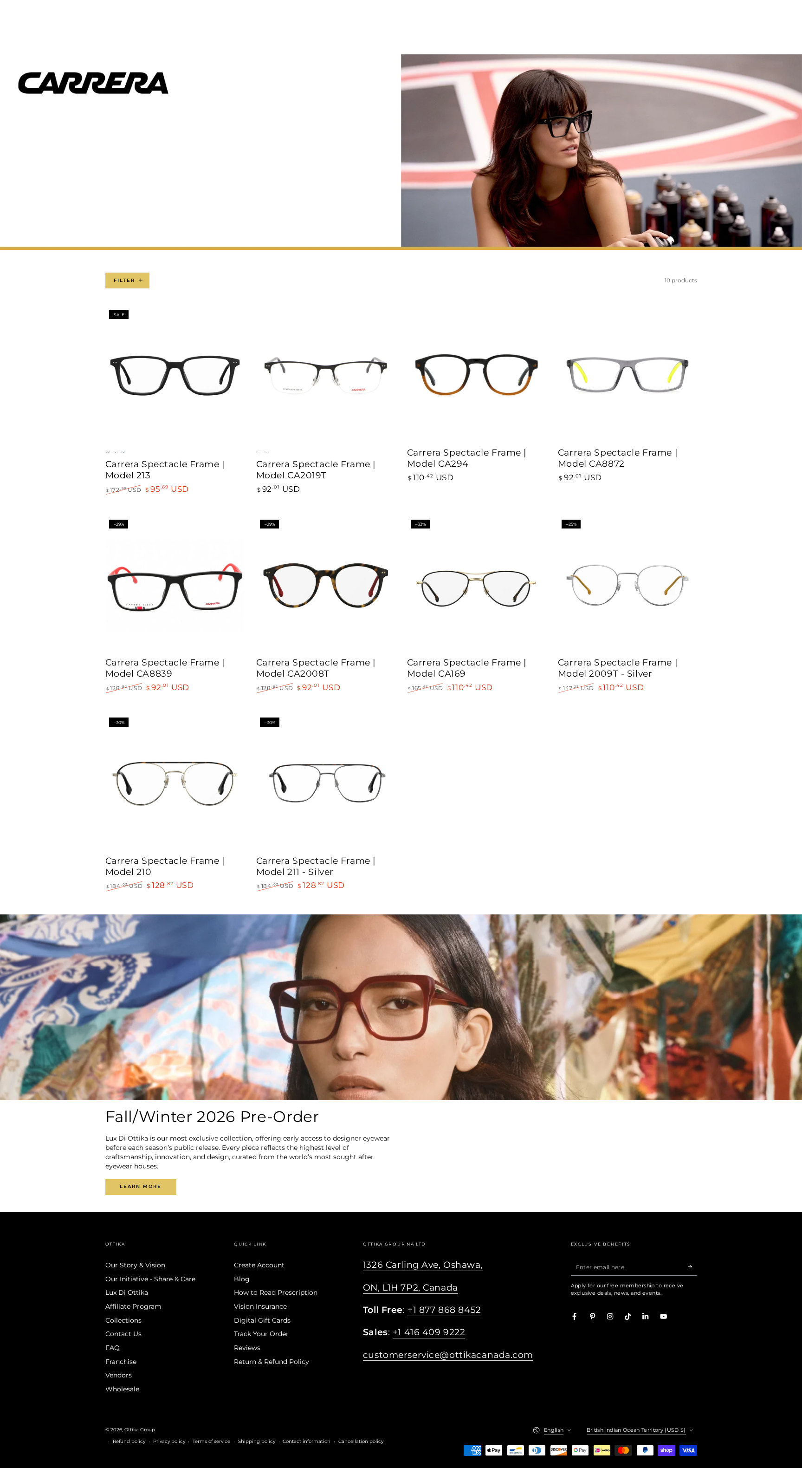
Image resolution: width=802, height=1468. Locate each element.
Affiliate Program (133, 1306)
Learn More (141, 1186)
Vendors (118, 1375)
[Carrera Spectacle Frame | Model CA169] (476, 585)
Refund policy (129, 1441)
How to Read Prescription (275, 1292)
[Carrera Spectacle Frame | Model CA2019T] (325, 375)
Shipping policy (256, 1441)
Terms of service (211, 1441)
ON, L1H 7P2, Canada (410, 1287)
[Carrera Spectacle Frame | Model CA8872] (627, 375)
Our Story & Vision (135, 1265)
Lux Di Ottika (126, 1292)
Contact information (306, 1441)
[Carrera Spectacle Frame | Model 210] (175, 783)
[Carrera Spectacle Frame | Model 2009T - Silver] (627, 585)
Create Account (259, 1265)
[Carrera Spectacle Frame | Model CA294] (476, 375)
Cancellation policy (360, 1441)
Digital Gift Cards (262, 1320)
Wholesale (122, 1389)
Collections (123, 1320)
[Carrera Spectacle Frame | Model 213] (175, 375)
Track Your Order (261, 1334)
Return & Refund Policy (271, 1361)
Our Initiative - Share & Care (150, 1279)
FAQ (112, 1347)
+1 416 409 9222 (429, 1332)
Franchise (120, 1361)
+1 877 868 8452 (444, 1310)
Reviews (247, 1347)
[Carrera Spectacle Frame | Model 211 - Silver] (325, 783)
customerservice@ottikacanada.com (448, 1355)
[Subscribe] (692, 1266)
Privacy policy (169, 1441)
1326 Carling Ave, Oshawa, (423, 1264)
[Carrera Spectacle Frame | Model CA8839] (175, 585)
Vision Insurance (260, 1306)
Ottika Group (139, 1430)
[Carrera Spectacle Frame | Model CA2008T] (325, 585)
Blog (242, 1279)
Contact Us (123, 1334)
